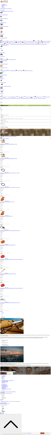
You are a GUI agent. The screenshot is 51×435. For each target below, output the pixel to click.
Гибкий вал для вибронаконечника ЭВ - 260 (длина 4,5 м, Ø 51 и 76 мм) (10, 187)
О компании (3, 4)
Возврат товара (4, 387)
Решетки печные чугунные (8, 98)
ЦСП (40, 41)
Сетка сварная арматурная (29, 41)
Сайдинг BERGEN (20, 70)
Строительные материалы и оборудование (7, 11)
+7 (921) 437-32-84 (7, 391)
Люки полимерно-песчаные (12, 59)
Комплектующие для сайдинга (28, 70)
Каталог (4, 136)
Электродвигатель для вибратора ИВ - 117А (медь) (7, 201)
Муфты (40, 42)
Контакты (3, 7)
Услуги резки (3, 388)
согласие (24, 371)
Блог (2, 6)
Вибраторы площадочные (11, 42)
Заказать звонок (2, 392)
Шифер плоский (4, 41)
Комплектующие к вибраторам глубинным (32, 44)
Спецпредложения (4, 384)
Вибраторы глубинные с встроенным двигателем (17, 44)
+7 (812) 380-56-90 (9, 8)
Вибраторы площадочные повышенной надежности (30, 42)
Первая (3, 312)
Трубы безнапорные (11, 41)
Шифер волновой (19, 42)
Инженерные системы (5, 381)
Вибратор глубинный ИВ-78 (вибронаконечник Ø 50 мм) (8, 273)
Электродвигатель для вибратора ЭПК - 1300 (6, 216)
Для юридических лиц (5, 385)
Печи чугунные (34, 98)
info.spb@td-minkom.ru (3, 8)
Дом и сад (2, 71)
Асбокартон (7, 44)
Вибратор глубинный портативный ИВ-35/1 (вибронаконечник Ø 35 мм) (10, 230)
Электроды (36, 41)
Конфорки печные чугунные (26, 98)
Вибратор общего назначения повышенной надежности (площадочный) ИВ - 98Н (11, 259)
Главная (1, 136)
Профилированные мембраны (46, 41)
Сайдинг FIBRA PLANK (12, 70)
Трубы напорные (4, 42)
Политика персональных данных (4, 403)
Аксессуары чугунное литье (42, 98)
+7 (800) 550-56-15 (13, 391)
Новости (3, 5)
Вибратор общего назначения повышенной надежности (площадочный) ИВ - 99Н (11, 288)
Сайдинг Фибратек (4, 70)
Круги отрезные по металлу (43, 44)
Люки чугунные (4, 59)
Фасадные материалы (4, 60)
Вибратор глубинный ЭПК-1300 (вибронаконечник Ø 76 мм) (8, 158)
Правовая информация (3, 402)
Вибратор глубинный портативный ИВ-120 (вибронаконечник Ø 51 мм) (10, 302)
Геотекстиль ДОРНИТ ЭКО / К (19, 41)
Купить (1, 167)
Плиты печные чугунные (17, 98)
